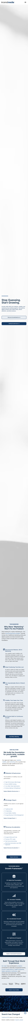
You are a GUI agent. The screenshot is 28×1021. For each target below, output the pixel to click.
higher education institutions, (10, 971)
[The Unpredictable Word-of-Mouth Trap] (4, 683)
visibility (4, 762)
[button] (25, 2)
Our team (4, 966)
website (18, 760)
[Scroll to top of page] (25, 1013)
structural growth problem (13, 633)
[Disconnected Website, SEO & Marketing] (4, 649)
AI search (16, 1019)
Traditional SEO (5, 1017)
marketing (12, 762)
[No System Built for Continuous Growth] (4, 716)
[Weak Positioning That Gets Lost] (4, 667)
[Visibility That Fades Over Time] (4, 700)
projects (20, 966)
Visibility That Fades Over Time (14, 700)
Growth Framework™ (14, 868)
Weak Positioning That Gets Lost (14, 667)
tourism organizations (8, 969)
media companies (19, 969)
